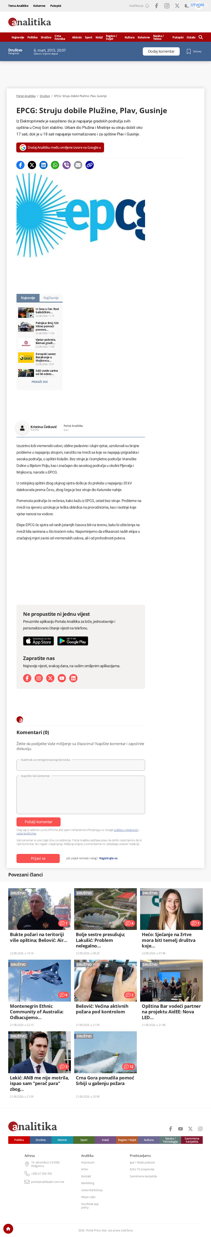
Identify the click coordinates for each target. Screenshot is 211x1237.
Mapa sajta (88, 1197)
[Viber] (66, 165)
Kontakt (86, 1176)
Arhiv (84, 1169)
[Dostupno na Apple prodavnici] (38, 641)
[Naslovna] (8, 1229)
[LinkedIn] (73, 678)
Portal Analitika (25, 96)
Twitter (177, 5)
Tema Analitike (18, 6)
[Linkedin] (43, 165)
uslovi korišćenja (26, 833)
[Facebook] (20, 165)
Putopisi (55, 6)
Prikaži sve (40, 382)
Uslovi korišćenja (92, 1190)
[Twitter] (32, 165)
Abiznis (77, 37)
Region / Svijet (111, 37)
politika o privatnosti (126, 830)
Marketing (87, 1183)
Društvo (46, 37)
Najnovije (18, 37)
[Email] (78, 165)
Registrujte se (108, 858)
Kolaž (99, 37)
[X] (50, 678)
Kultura (130, 37)
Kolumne (39, 6)
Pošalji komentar (38, 821)
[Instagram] (39, 678)
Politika (32, 37)
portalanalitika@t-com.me (47, 1182)
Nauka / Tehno (158, 37)
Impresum (88, 1162)
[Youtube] (62, 678)
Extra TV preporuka (142, 1169)
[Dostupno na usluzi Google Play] (72, 641)
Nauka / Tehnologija (170, 1140)
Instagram (167, 6)
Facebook (156, 5)
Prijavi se (38, 858)
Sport (88, 37)
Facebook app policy (90, 1205)
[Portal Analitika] (30, 22)
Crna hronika (60, 37)
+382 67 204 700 (41, 1173)
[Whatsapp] (55, 165)
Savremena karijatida (192, 1140)
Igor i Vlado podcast (142, 1162)
